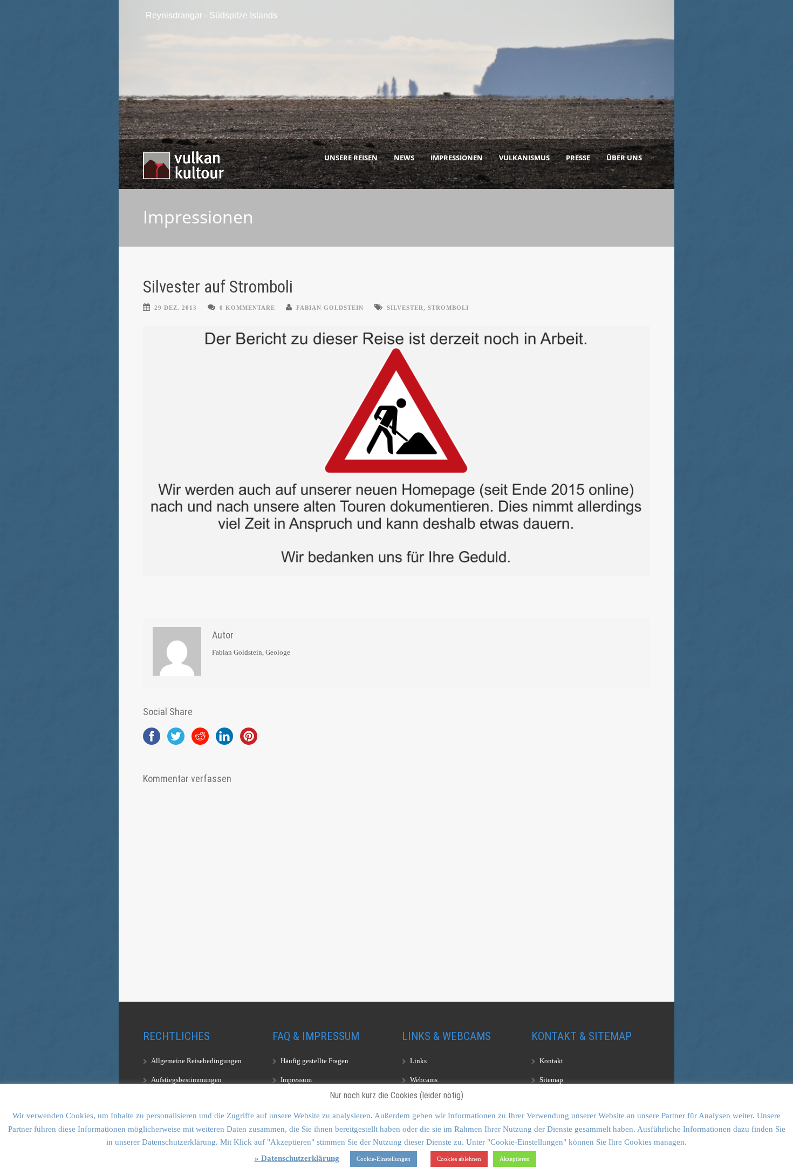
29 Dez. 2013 (175, 307)
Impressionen (456, 157)
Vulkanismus (524, 157)
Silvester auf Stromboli (218, 287)
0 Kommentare (247, 307)
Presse (578, 157)
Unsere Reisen (351, 157)
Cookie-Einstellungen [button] (384, 1158)
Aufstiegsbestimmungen (186, 1080)
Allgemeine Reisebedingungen (196, 1061)
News (404, 157)
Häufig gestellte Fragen (314, 1061)
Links (418, 1061)
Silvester (405, 307)
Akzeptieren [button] (515, 1158)
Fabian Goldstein (330, 307)
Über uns (624, 157)
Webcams (423, 1080)
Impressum (296, 1080)
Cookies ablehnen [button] (459, 1158)
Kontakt (551, 1061)
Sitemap (551, 1080)
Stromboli (448, 307)
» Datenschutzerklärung (297, 1158)
